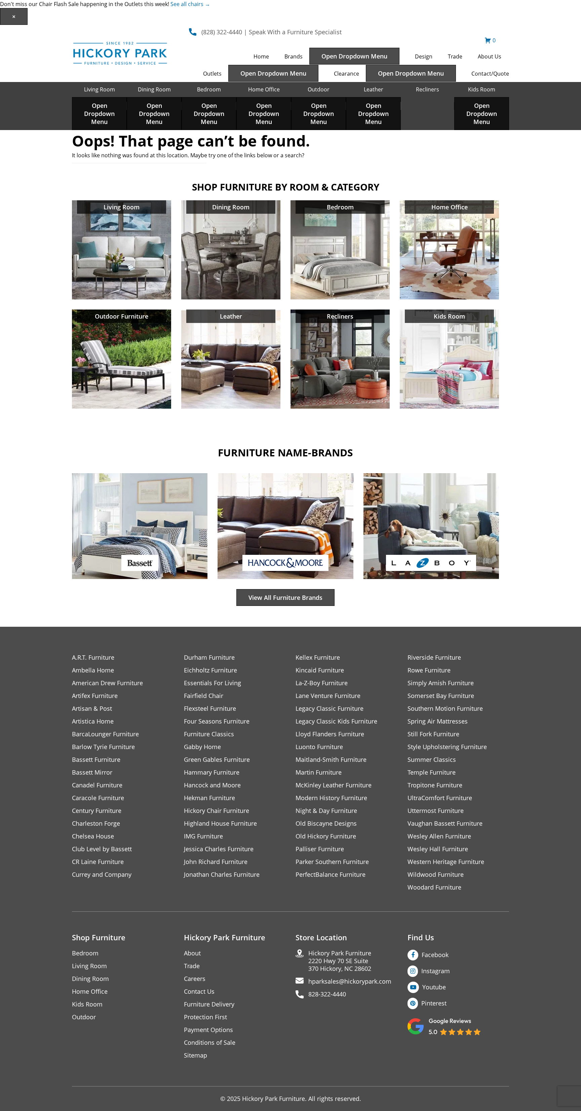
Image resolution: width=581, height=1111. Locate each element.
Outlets (212, 73)
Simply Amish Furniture (441, 683)
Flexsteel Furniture (210, 708)
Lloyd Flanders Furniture (330, 734)
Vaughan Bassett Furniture (445, 823)
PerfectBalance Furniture (330, 874)
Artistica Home (93, 721)
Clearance (346, 73)
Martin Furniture (319, 772)
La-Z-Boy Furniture (322, 683)
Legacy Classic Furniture (329, 708)
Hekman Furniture (209, 798)
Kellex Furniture (318, 657)
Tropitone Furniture (435, 785)
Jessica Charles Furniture (219, 849)
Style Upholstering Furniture (447, 747)
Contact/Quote (490, 73)
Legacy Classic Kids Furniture (336, 721)
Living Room (99, 89)
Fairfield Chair (203, 696)
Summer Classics (432, 760)
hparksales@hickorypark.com (349, 981)
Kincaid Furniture (320, 670)
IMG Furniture (203, 836)
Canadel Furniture (97, 785)
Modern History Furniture (331, 798)
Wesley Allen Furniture (439, 836)
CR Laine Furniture (98, 862)
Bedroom (209, 89)
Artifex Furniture (95, 696)
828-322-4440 (327, 994)
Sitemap (195, 1055)
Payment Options (208, 1030)
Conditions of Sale (209, 1042)
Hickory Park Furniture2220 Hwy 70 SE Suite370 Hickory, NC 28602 (339, 961)
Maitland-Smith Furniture (331, 760)
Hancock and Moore (212, 785)
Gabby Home (202, 747)
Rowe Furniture (429, 670)
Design (423, 56)
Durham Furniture (209, 657)
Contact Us (199, 991)
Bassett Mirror (92, 772)
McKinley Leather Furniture (334, 785)
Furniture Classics (209, 734)
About (192, 953)
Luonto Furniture (319, 747)
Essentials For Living (212, 683)
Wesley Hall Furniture (438, 849)
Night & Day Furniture (326, 811)
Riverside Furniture (434, 657)
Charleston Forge (96, 823)
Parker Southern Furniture (332, 862)
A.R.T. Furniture (93, 657)
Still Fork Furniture (433, 734)
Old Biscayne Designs (326, 823)
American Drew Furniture (107, 683)
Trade (455, 56)
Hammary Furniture (211, 772)
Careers (194, 979)
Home (261, 56)
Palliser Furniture (320, 849)
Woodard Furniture (434, 887)
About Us (489, 56)
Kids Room (481, 89)
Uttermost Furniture (436, 811)
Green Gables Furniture (217, 760)
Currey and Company (101, 874)
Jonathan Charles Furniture (222, 874)
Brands (293, 56)
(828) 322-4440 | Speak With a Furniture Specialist (271, 32)
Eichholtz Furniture (210, 670)
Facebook (435, 955)
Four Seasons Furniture (216, 721)
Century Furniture (96, 811)
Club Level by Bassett (102, 849)
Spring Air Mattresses (438, 721)
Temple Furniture (432, 772)
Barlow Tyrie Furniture (103, 747)
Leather (373, 89)
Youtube (434, 987)
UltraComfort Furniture (440, 798)
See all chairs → (190, 4)
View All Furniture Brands (285, 597)
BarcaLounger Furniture (105, 734)
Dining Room (154, 89)
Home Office (264, 89)
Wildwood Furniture (436, 874)
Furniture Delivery (209, 1004)
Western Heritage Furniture (446, 862)
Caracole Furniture (98, 798)
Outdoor (319, 89)
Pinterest (434, 1003)
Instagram (435, 971)
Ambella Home (93, 670)
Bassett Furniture (96, 760)
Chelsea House (93, 836)
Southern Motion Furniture (445, 708)
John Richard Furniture (215, 862)
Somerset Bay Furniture (441, 696)
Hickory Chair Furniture (216, 811)
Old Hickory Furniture (326, 836)
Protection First (205, 1017)
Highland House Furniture (220, 823)
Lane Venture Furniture (328, 696)
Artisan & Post (92, 708)
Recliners (427, 89)
